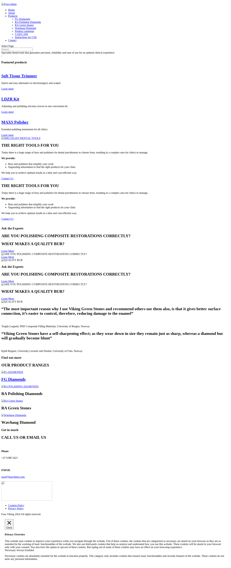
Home (11, 9)
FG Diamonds (22, 19)
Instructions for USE (26, 37)
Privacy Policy (16, 508)
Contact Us (7, 178)
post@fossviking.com (13, 476)
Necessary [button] (10, 550)
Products (12, 16)
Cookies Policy (16, 505)
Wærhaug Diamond (25, 28)
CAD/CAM (21, 34)
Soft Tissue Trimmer (19, 76)
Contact (12, 40)
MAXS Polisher (15, 122)
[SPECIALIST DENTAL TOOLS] (20, 138)
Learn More (7, 251)
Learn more (7, 88)
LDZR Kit (10, 99)
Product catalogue (24, 31)
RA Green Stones (24, 25)
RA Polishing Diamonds (28, 22)
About (11, 12)
